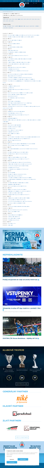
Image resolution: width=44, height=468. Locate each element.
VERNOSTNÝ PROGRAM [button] (28, 8)
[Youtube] (36, 1)
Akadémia (22, 8)
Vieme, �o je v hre (12, 223)
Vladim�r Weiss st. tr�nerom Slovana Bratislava (17, 153)
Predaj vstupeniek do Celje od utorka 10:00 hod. (20, 279)
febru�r (9, 26)
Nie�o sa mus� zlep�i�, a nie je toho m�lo (17, 157)
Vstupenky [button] (9, 8)
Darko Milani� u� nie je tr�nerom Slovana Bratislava (19, 162)
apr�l (16, 26)
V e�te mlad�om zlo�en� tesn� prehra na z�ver (19, 62)
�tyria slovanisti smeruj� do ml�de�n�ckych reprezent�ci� (21, 143)
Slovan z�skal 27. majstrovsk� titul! (15, 130)
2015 (36, 19)
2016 (33, 19)
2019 (25, 19)
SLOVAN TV (34, 8)
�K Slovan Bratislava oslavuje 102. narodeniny (18, 209)
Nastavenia (12, 459)
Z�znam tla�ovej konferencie (14, 140)
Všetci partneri (22, 437)
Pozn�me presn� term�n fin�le (15, 192)
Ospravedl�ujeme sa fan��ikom (15, 214)
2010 (12, 21)
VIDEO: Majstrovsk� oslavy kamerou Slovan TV (18, 55)
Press (7, 1)
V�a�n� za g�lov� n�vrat (14, 184)
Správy (18, 8)
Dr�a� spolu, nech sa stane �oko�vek (16, 111)
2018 (27, 19)
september (32, 26)
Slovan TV (11, 336)
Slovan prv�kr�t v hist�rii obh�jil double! (17, 94)
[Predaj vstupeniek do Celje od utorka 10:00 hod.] (22, 267)
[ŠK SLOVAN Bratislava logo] (22, 4)
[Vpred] (40, 369)
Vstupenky (11, 277)
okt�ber (37, 26)
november (5, 27)
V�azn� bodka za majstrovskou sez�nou (17, 67)
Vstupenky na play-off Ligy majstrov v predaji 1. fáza (22, 308)
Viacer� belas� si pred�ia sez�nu (15, 47)
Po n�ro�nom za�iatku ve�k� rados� (17, 52)
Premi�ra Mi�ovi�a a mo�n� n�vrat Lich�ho (18, 182)
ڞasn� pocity (11, 87)
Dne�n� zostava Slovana (13, 69)
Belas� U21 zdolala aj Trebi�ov (14, 126)
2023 (13, 19)
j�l (24, 26)
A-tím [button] (12, 8)
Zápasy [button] (15, 8)
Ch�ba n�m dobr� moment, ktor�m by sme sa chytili (20, 164)
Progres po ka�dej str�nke (14, 43)
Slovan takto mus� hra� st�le (14, 125)
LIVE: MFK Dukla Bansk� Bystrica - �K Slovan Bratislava (20, 201)
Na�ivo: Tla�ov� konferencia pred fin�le (17, 104)
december (11, 27)
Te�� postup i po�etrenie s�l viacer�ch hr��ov (19, 197)
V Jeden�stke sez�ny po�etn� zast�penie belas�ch (20, 58)
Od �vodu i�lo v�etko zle (14, 216)
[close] (37, 449)
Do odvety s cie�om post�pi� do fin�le (16, 203)
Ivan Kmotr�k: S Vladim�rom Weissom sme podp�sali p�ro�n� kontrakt (24, 136)
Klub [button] (6, 8)
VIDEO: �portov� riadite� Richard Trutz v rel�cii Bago (20, 103)
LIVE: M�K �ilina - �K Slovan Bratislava (16, 97)
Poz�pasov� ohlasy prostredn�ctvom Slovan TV (18, 89)
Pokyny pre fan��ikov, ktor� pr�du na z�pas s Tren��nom (21, 79)
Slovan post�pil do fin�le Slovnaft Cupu (17, 199)
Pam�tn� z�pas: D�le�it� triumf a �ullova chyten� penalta (22, 179)
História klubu (22, 384)
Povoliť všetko (11, 462)
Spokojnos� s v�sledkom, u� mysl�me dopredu (18, 64)
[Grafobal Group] (32, 428)
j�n (22, 26)
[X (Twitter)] (34, 1)
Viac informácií (9, 456)
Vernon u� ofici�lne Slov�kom (15, 40)
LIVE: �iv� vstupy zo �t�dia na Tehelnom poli (18, 70)
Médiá (7, 11)
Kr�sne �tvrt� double (13, 50)
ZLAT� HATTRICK (11, 128)
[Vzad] (3, 369)
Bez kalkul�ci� (11, 172)
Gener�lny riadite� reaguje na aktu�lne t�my (17, 152)
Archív (11, 11)
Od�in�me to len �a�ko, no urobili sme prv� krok (19, 191)
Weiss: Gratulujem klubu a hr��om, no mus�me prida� (20, 92)
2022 (16, 19)
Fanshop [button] (38, 8)
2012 (7, 21)
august (27, 26)
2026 (4, 19)
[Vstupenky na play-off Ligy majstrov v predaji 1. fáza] (22, 296)
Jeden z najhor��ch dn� (13, 211)
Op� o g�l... (10, 225)
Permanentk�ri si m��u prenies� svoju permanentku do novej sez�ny (23, 35)
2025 (7, 19)
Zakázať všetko (23, 459)
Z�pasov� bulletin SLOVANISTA (15, 75)
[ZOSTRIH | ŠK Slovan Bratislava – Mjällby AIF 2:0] (22, 326)
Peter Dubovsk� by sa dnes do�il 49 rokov (17, 186)
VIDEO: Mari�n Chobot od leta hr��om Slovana (18, 145)
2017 (30, 19)
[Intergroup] (12, 428)
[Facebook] (31, 1)
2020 (22, 19)
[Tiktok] (36, 3)
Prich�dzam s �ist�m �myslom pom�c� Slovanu (19, 138)
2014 (38, 19)
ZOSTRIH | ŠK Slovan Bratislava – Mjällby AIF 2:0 (20, 338)
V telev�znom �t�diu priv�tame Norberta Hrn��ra (20, 177)
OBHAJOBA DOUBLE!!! (12, 96)
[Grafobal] (22, 414)
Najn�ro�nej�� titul (12, 118)
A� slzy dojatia (11, 60)
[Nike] (22, 399)
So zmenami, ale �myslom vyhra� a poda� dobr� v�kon (20, 74)
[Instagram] (34, 3)
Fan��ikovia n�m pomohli (14, 86)
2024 (10, 19)
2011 (10, 21)
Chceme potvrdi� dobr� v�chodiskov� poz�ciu (19, 206)
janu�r (4, 26)
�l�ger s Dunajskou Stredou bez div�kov (17, 189)
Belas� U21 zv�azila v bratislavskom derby (17, 174)
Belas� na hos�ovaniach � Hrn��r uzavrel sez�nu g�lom (21, 36)
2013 (4, 21)
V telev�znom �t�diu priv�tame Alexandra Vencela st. (20, 77)
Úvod (3, 8)
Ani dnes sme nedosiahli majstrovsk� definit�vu (18, 165)
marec (13, 26)
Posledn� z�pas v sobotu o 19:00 (15, 113)
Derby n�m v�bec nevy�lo (14, 218)
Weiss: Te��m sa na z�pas (13, 133)
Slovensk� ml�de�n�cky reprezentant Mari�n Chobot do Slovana (22, 148)
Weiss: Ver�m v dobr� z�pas (14, 101)
